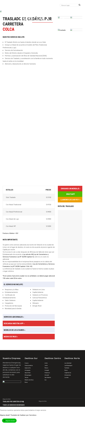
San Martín (48, 377)
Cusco (27, 363)
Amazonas (67, 375)
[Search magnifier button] (79, 5)
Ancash (47, 375)
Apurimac (28, 372)
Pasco (46, 368)
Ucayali (47, 370)
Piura (65, 370)
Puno (26, 382)
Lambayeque (68, 365)
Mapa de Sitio (7, 399)
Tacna (26, 377)
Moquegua (28, 375)
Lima (46, 363)
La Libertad (67, 363)
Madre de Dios (29, 380)
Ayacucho (28, 368)
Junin (46, 365)
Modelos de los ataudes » (14, 330)
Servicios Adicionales (13, 317)
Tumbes (66, 368)
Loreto (66, 377)
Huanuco (47, 372)
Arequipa (27, 370)
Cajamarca (67, 372)
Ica (45, 380)
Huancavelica (29, 365)
